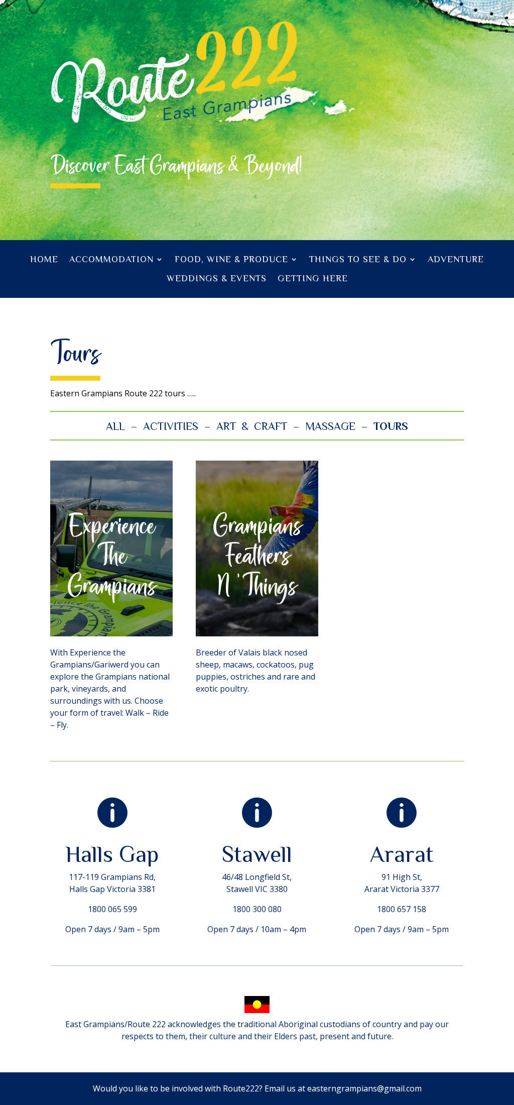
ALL (115, 426)
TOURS (390, 426)
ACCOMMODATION (111, 259)
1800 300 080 (257, 909)
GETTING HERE (313, 278)
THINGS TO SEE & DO (358, 259)
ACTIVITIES (170, 426)
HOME (44, 259)
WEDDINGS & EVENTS (217, 278)
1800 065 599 (112, 909)
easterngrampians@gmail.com (364, 1088)
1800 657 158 (401, 909)
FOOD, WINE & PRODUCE (231, 259)
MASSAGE (330, 426)
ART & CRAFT (251, 426)
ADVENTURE (456, 259)
